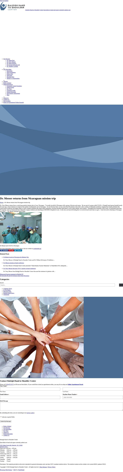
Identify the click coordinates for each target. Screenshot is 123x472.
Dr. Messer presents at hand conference (13, 263)
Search (2, 282)
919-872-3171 (10, 384)
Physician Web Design (6, 470)
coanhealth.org (37, 248)
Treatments (6, 294)
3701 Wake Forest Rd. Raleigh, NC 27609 (11, 445)
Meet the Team (7, 291)
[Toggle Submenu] (4, 68)
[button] (8, 84)
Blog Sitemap (43, 467)
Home (1, 202)
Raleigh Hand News (8, 293)
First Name (3, 391)
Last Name (65, 391)
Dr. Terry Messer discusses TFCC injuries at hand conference (19, 268)
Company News (7, 288)
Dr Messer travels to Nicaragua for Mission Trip (16, 257)
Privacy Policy (51, 467)
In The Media (7, 290)
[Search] (121, 285)
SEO (14, 470)
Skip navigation (4, 0)
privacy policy (30, 413)
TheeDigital (21, 470)
